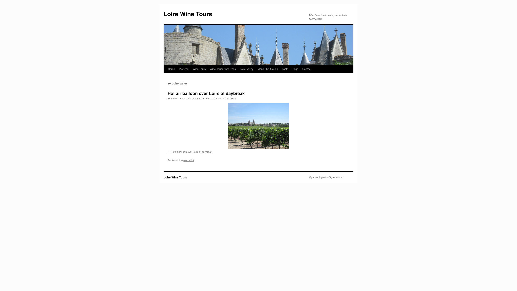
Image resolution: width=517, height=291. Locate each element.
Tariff (285, 69)
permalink (188, 160)
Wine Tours (199, 69)
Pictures (184, 69)
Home (171, 69)
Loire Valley (246, 69)
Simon (174, 98)
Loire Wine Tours (188, 13)
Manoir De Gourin (267, 69)
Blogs (295, 69)
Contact (306, 69)
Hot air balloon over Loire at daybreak (191, 151)
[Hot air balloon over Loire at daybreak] (258, 126)
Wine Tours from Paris (223, 69)
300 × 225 (223, 98)
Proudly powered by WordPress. (328, 177)
